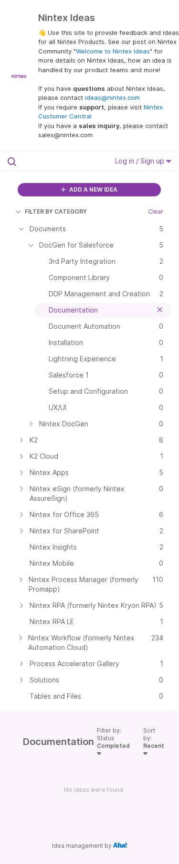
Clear (155, 211)
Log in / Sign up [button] (140, 161)
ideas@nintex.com (112, 97)
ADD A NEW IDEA (92, 189)
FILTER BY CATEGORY (56, 211)
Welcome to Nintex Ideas (113, 51)
